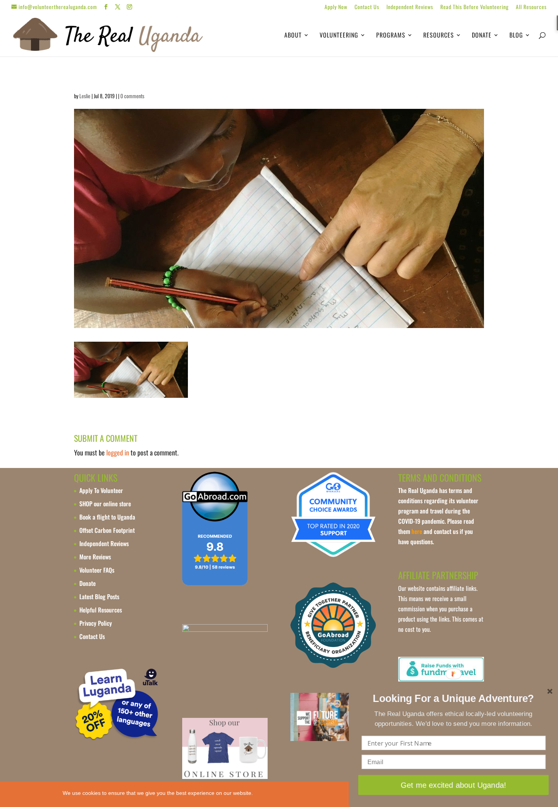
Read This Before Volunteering (474, 7)
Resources (438, 35)
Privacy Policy (95, 623)
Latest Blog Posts (99, 596)
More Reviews (95, 556)
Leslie (84, 96)
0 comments (132, 96)
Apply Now (336, 7)
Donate (482, 35)
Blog (516, 35)
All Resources (531, 7)
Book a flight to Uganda (107, 516)
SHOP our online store (105, 503)
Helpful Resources (100, 609)
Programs (390, 35)
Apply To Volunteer (101, 490)
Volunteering (339, 35)
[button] (453, 698)
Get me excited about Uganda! (453, 784)
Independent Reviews (409, 7)
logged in (117, 452)
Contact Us (367, 7)
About (293, 35)
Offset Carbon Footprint (107, 530)
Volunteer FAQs (96, 570)
